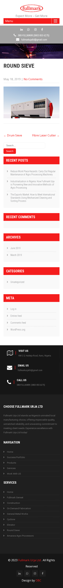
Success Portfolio (16, 457)
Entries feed (16, 315)
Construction (13, 503)
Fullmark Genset (15, 497)
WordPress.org (17, 329)
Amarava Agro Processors (20, 535)
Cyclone (11, 519)
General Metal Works (17, 514)
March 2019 (16, 255)
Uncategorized (17, 282)
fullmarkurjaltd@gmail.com (30, 370)
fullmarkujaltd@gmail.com (34, 39)
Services (11, 468)
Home (10, 452)
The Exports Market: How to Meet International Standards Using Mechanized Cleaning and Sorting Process (32, 197)
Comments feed (18, 322)
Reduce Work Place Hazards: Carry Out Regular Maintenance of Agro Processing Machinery (32, 173)
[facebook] (42, 29)
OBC (38, 580)
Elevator (11, 524)
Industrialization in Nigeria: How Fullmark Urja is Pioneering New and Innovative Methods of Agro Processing (32, 184)
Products (11, 462)
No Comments (33, 79)
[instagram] (35, 29)
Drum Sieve (13, 135)
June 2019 (15, 248)
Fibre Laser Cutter (45, 135)
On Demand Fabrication (19, 508)
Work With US (14, 473)
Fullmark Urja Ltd (29, 560)
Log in (13, 309)
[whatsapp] (28, 29)
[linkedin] (21, 29)
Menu (9, 21)
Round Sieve (13, 530)
